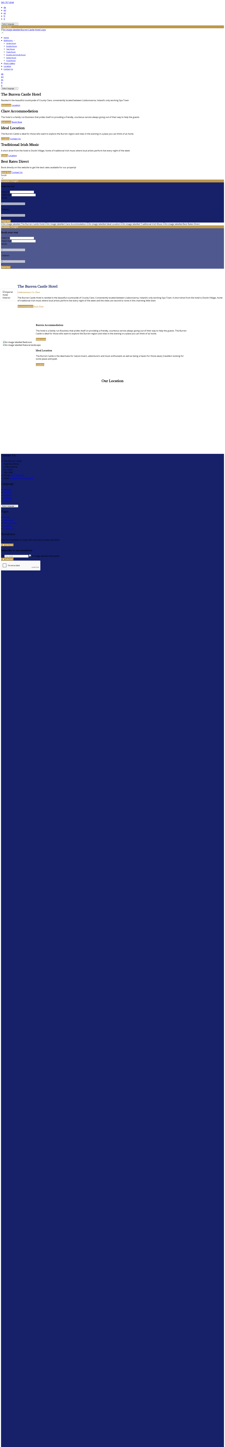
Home (6, 37)
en (5, 10)
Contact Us (8, 69)
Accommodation (25, 306)
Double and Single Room (16, 55)
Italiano (7, 500)
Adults (4, 197)
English (7, 492)
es (5, 13)
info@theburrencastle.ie (21, 478)
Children (5, 209)
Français (8, 498)
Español (7, 495)
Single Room (11, 43)
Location (7, 66)
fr (4, 16)
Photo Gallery (9, 63)
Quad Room (11, 60)
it (4, 18)
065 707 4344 (7, 2)
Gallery (4, 155)
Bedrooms (8, 40)
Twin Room (10, 49)
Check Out (6, 194)
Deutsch (8, 489)
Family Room (11, 58)
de (5, 7)
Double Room (11, 46)
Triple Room (11, 52)
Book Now (17, 122)
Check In (5, 191)
